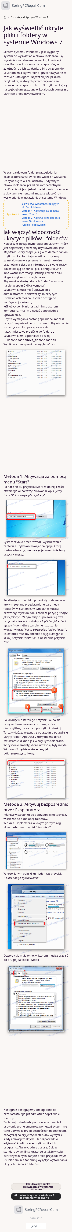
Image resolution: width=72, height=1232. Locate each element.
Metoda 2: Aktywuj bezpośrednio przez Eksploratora (40, 219)
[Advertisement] (36, 133)
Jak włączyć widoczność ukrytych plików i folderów (40, 205)
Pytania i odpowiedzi (33, 224)
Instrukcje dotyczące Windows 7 (29, 17)
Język (34, 1226)
